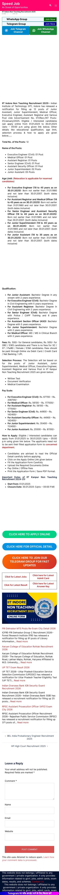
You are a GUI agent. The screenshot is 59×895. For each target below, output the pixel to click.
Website (9, 831)
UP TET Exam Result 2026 (16, 667)
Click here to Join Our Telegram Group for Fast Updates (29, 561)
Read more (22, 641)
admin (4, 13)
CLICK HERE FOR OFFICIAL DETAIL (29, 546)
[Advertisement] (29, 68)
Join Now (50, 19)
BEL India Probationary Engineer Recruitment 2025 (30, 737)
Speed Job (11, 4)
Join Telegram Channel (18, 30)
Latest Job (15, 13)
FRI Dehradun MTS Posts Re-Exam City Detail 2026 (29, 628)
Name (8, 804)
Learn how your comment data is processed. (28, 858)
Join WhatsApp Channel (45, 30)
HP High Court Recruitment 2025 (28, 746)
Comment (11, 780)
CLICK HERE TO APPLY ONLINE (29, 534)
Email (7, 818)
